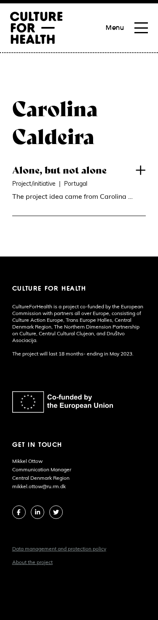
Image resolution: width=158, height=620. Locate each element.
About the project (32, 562)
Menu (115, 28)
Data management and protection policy (59, 549)
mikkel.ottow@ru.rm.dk (39, 486)
